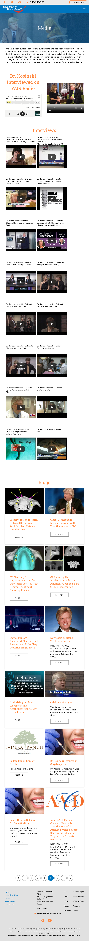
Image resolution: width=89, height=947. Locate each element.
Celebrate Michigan (61, 702)
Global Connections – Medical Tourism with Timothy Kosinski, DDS (63, 523)
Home (7, 892)
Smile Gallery (10, 901)
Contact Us (9, 904)
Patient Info (9, 898)
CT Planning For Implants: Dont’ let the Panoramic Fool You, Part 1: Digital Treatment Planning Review (24, 584)
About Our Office (11, 895)
